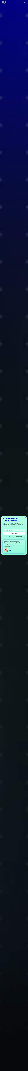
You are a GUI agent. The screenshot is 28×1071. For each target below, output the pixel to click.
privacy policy (19, 536)
